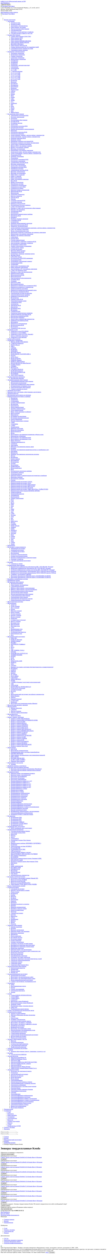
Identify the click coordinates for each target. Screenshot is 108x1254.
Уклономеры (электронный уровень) (21, 261)
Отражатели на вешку (17, 188)
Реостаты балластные (17, 954)
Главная (6, 1136)
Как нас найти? (5, 1213)
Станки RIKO (15, 996)
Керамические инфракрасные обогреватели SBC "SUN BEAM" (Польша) (32, 566)
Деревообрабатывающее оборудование (22, 381)
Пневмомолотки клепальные (19, 796)
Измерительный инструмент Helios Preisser (23, 484)
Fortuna (13, 536)
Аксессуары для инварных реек (20, 266)
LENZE (13, 841)
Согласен (51, 1252)
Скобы (13, 422)
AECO (13, 837)
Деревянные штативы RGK (19, 167)
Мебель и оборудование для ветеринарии (23, 588)
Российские (14, 83)
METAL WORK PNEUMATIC (19, 342)
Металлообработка (16, 630)
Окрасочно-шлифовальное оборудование (22, 384)
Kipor (12, 106)
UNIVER (13, 348)
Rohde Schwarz (15, 525)
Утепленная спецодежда (18, 990)
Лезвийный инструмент (18, 1025)
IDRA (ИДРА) (15, 756)
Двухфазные (14, 62)
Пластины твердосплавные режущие (18, 767)
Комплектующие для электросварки (21, 949)
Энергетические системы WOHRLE (21, 846)
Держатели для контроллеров (19, 226)
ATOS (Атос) (14, 357)
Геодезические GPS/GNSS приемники (22, 258)
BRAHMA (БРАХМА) (17, 44)
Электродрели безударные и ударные (21, 1082)
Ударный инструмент (17, 913)
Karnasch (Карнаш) (16, 699)
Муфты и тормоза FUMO (18, 721)
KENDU (13, 656)
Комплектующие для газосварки (20, 931)
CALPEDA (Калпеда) (17, 369)
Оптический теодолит (17, 127)
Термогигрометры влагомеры (19, 288)
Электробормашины (17, 1080)
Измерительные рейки (17, 273)
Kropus (13, 538)
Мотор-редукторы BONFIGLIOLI (20, 882)
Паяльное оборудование (18, 761)
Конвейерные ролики (13, 580)
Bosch (12, 503)
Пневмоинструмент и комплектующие (22, 814)
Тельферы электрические (18, 1019)
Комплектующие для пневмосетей (21, 775)
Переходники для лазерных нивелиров (22, 234)
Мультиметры (15, 297)
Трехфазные (14, 63)
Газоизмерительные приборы (19, 50)
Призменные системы (17, 184)
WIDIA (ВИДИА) (16, 679)
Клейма (13, 895)
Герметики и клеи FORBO (18, 332)
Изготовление (15, 553)
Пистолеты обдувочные (18, 778)
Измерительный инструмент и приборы (18, 396)
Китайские (14, 80)
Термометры (14, 399)
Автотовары (11, 21)
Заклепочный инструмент (18, 975)
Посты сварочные (16, 936)
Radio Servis (14, 521)
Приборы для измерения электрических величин (25, 454)
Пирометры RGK (16, 215)
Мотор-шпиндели (12, 714)
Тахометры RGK (15, 311)
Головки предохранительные (19, 556)
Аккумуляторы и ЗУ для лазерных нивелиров (24, 269)
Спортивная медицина (17, 586)
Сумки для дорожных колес (19, 270)
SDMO (13, 100)
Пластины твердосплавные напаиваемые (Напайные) (26, 769)
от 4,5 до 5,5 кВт (15, 77)
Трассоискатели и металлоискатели (21, 278)
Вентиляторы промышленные (19, 750)
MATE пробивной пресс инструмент (21, 828)
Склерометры (15, 222)
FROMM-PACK (15, 869)
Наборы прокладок (16, 708)
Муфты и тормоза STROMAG (19, 724)
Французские (14, 89)
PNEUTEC (14, 638)
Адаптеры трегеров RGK (18, 200)
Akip (12, 512)
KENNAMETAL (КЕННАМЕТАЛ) (21, 686)
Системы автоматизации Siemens (20, 831)
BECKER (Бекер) (16, 352)
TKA (12, 519)
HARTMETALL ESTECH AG (19, 653)
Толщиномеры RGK (16, 263)
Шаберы (13, 920)
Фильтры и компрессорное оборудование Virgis (24, 861)
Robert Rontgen (15, 696)
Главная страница (9, 1219)
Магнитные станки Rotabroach (19, 1001)
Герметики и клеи (12, 329)
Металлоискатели (16, 276)
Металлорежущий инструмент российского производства (27, 694)
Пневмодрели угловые (17, 791)
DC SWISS (14, 674)
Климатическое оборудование (16, 565)
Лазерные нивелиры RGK (18, 138)
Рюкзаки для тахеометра (18, 209)
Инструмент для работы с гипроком (21, 1022)
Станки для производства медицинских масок (20, 1010)
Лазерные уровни (16, 139)
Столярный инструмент (18, 551)
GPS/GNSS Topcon (16, 256)
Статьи (9, 1124)
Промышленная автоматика (15, 829)
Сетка (12, 627)
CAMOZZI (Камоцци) (17, 343)
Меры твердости (15, 440)
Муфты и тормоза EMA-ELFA (19, 728)
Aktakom (13, 527)
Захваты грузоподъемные (18, 1013)
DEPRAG (13, 662)
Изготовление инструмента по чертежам (19, 395)
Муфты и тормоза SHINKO (19, 734)
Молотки (13, 896)
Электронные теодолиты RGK (19, 115)
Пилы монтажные (16, 1077)
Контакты (7, 1129)
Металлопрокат (11, 603)
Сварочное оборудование (14, 925)
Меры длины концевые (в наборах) (21, 411)
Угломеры (14, 281)
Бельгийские (14, 86)
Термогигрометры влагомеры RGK (21, 314)
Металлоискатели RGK (17, 275)
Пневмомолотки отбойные (18, 797)
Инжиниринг (11, 545)
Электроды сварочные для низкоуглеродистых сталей (26, 958)
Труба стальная (15, 606)
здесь (46, 1252)
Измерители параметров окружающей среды (24, 290)
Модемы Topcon (15, 255)
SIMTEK (13, 671)
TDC (12, 693)
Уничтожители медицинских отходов (21, 598)
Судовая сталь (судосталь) (18, 620)
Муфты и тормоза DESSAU (19, 723)
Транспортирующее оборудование (21, 387)
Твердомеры (14, 445)
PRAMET (13, 642)
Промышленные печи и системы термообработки (25, 752)
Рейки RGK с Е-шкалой (18, 174)
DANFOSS (14, 845)
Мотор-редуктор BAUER (18, 881)
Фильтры (10, 1053)
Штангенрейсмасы (16, 468)
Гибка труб (14, 1007)
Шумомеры (14, 310)
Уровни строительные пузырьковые (21, 246)
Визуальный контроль (17, 284)
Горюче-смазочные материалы (16, 377)
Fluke (12, 504)
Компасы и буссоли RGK (18, 203)
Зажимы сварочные (16, 927)
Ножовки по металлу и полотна (20, 904)
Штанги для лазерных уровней (20, 147)
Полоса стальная (15, 617)
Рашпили (13, 901)
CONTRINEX (15, 838)
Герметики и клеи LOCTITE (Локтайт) (22, 334)
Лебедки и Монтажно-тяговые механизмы (23, 1015)
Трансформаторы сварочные (19, 955)
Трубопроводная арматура (18, 632)
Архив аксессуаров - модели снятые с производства (26, 152)
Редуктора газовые (16, 939)
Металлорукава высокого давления (17, 705)
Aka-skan (13, 533)
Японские (14, 82)
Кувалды (13, 924)
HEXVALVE (14, 367)
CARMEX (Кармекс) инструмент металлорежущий (25, 682)
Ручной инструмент (16, 249)
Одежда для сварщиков (17, 989)
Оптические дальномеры (18, 161)
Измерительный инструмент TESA (21, 483)
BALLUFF (14, 834)
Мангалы (13, 1041)
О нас (9, 1112)
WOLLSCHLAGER (16, 661)
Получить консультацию (7, 1154)
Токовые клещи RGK (17, 299)
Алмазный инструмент (17, 550)
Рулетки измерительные (18, 240)
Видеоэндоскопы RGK (17, 325)
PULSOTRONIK (15, 848)
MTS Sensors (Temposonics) (18, 855)
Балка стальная (15, 612)
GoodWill (13, 524)
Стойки (13, 425)
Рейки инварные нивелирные (19, 267)
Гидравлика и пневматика (14, 340)
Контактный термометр (17, 317)
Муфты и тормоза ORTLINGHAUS (21, 729)
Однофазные (14, 60)
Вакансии (10, 1120)
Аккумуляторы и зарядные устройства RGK (23, 241)
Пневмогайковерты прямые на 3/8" (21, 787)
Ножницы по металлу (17, 1075)
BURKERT (14, 349)
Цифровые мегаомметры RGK (19, 320)
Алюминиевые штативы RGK (19, 162)
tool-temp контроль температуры (20, 875)
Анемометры (14, 304)
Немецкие (14, 88)
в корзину (3, 1159)
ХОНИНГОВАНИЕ (16, 655)
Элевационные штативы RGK (19, 170)
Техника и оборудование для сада (17, 1039)
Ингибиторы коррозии (17, 378)
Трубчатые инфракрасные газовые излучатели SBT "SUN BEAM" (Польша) (33, 569)
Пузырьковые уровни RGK (18, 244)
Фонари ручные (15, 971)
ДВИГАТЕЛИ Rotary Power (19, 1059)
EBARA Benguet (15, 872)
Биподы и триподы (16, 196)
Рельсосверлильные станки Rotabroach (22, 1003)
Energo (13, 92)
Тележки (13, 764)
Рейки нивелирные (16, 177)
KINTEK (13, 652)
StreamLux (14, 530)
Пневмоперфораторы (17, 800)
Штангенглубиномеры (17, 430)
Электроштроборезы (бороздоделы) (21, 1103)
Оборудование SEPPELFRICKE (20, 42)
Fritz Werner (14, 873)
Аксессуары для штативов (18, 165)
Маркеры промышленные (18, 907)
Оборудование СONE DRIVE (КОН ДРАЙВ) (24, 884)
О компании (7, 1110)
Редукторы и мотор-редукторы (16, 876)
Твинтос (13, 697)
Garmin (13, 542)
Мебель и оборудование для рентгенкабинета (24, 589)
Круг (12, 635)
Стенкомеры (14, 424)
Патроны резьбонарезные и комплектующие (23, 557)
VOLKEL (13, 665)
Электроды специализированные (20, 960)
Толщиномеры (15, 427)
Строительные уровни (17, 247)
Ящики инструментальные (18, 1037)
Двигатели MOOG (16, 1065)
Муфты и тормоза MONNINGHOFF (21, 744)
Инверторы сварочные (17, 948)
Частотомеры (14, 465)
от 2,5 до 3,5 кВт (15, 74)
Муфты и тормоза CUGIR (18, 737)
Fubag (12, 109)
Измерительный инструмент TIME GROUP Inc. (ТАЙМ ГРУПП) (29, 489)
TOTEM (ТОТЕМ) (16, 690)
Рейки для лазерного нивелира (20, 179)
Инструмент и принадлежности (16, 547)
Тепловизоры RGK (16, 211)
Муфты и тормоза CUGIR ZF (19, 732)
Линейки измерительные (18, 408)
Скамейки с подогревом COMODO (21, 574)
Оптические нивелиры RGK (19, 132)
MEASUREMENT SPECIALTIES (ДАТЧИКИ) (24, 854)
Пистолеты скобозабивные (18, 779)
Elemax (13, 94)
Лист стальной (15, 607)
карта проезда (14, 12)
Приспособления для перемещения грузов (23, 1030)
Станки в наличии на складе (19, 389)
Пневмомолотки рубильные (19, 799)
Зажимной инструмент (14, 390)
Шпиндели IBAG (16, 715)
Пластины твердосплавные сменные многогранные (26, 770)
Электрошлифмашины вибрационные (22, 813)
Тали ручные (14, 1018)
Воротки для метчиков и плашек (20, 890)
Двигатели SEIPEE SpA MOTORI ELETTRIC (24, 1062)
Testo (12, 506)
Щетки (13, 922)
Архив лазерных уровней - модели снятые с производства (27, 135)
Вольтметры (14, 457)
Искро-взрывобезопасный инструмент (22, 980)
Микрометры (14, 414)
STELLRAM (14, 685)
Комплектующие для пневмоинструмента (23, 773)
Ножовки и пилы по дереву (19, 908)
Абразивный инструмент (18, 548)
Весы (12, 469)
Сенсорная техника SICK (18, 832)
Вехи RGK (14, 180)
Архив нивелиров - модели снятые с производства (25, 136)
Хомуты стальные (16, 711)
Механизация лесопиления (18, 383)
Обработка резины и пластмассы (16, 765)
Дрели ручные (15, 892)
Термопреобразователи (17, 494)
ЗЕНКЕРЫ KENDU (10, 1142)
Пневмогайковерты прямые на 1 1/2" (21, 781)
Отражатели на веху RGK (18, 187)
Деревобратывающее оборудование (17, 380)
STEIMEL (14, 366)
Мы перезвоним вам (6, 1209)
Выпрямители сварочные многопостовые (23, 945)
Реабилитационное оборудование (20, 600)
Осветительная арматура (18, 968)
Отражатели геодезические (18, 185)
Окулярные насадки (16, 123)
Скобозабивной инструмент (19, 1031)
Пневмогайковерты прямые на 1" (20, 782)
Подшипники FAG (16, 820)
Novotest (13, 515)
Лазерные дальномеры (17, 156)
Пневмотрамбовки (16, 802)
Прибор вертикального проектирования (22, 129)
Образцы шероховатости (18, 442)
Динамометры (15, 495)
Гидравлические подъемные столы (21, 386)
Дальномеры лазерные (17, 472)
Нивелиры (14, 130)
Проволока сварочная (17, 952)
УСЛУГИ (10, 1050)
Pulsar (12, 509)
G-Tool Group (14, 700)
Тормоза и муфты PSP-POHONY (20, 718)
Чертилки (13, 911)
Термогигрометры (16, 492)
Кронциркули (15, 405)
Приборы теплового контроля (19, 218)
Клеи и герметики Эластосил (19, 335)
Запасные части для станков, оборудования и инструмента (24, 392)
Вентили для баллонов (17, 930)
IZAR (12, 658)
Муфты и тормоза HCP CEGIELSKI (21, 735)
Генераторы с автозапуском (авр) (20, 65)
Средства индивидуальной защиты (21, 1021)
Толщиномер (14, 264)
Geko (12, 98)
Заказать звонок (5, 1205)
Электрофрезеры (15, 1094)
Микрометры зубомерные (18, 436)
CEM (12, 510)
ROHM (13, 680)
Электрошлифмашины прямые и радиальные (24, 1098)
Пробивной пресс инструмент (16, 826)
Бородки (13, 914)
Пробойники (14, 919)
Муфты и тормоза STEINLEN (19, 726)
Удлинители (14, 1072)
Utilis (12, 683)
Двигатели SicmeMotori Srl (18, 1057)
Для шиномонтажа (16, 30)
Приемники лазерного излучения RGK (22, 141)
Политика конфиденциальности (10, 1215)
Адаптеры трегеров (16, 202)
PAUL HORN (15, 676)
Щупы (13, 433)
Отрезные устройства (17, 559)
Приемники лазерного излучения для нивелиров (25, 143)
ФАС (12, 111)
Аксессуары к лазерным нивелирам (21, 144)
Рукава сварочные (16, 940)
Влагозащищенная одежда (18, 986)
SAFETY (13, 670)
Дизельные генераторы (17, 53)
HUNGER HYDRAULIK (18, 372)
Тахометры (14, 443)
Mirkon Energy (15, 112)
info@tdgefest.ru (5, 3)
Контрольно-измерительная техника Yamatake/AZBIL (26, 858)
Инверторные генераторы (18, 59)
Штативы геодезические (18, 149)
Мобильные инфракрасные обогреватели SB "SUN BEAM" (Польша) (31, 568)
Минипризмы (15, 193)
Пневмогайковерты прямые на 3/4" (21, 785)
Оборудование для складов (15, 762)
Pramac (13, 97)
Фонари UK (14, 972)
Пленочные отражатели (17, 194)
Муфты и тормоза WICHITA (19, 743)
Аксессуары (14, 124)
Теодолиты (14, 118)
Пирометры (14, 398)
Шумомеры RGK (16, 308)
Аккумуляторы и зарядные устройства (22, 243)
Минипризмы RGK (16, 191)
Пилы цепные (15, 1079)
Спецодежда (14, 237)
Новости (9, 1123)
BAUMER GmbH (16, 867)
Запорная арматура (12, 393)
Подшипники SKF (16, 819)
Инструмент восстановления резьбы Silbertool (24, 703)
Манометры (14, 452)
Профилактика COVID (14, 1126)
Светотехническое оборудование (16, 966)
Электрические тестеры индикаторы (21, 293)
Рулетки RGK (15, 238)
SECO (12, 647)
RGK (12, 500)
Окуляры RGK (15, 121)
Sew (12, 518)
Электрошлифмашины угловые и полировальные (25, 1100)
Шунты (13, 456)
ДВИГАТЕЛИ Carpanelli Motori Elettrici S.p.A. (24, 1068)
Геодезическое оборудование (15, 114)
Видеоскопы (14, 326)
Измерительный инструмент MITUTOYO (23, 486)
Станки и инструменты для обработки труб (23, 981)
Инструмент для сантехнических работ (22, 977)
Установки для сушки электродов (20, 957)
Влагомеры (14, 451)
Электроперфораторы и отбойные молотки (23, 1083)
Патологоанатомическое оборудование (22, 594)
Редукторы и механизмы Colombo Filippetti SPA (24, 878)
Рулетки (13, 480)
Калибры (13, 448)
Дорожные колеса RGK (17, 252)
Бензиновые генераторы (18, 54)
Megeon (13, 522)
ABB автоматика (16, 851)
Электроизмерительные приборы (20, 294)
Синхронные (14, 67)
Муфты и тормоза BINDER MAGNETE (22, 731)
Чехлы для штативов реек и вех (20, 231)
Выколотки (14, 916)
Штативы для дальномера (18, 173)
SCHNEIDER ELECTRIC (18, 849)
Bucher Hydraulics (16, 358)
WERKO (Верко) (16, 641)
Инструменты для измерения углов (21, 439)
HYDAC (13, 355)
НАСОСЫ (14, 749)
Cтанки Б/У (14, 999)
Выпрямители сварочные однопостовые (22, 946)
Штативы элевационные (18, 171)
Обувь (12, 984)
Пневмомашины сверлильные (19, 794)
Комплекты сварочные (17, 933)
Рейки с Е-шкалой (16, 176)
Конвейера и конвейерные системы (17, 579)
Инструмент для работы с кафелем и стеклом (24, 1024)
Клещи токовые (15, 459)
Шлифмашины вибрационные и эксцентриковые (25, 811)
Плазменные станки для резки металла (22, 1006)
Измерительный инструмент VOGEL (21, 481)
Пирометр (14, 217)
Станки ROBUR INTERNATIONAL (21, 995)
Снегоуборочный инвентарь (19, 1045)
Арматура (13, 604)
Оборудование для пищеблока (19, 585)
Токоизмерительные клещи (18, 301)
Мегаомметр (14, 322)
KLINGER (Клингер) (17, 370)
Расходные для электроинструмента (21, 1071)
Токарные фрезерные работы (12, 1241)
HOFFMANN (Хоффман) (18, 644)
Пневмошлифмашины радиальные (21, 805)
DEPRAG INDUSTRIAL (18, 361)
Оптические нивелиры (17, 133)
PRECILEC (14, 863)
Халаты (13, 992)
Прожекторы (14, 969)
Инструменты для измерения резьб (21, 437)
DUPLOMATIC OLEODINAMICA (21, 354)
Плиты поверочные (16, 419)
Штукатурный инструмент (18, 1036)
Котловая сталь (15, 623)
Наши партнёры (12, 1115)
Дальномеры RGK (16, 155)
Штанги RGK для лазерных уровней (21, 146)
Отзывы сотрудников (13, 1121)
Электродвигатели (12, 1056)
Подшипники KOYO (17, 825)
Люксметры (14, 307)
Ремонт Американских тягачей (16, 886)
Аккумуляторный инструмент (19, 1074)
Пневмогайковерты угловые (19, 788)
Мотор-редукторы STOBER (19, 879)
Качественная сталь (16, 633)
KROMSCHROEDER (17, 753)
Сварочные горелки (16, 962)
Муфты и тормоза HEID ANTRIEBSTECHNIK (24, 720)
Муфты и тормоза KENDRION (20, 741)
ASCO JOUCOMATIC (17, 375)
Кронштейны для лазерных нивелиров (22, 150)
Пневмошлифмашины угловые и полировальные (25, 807)
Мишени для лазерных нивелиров (20, 235)
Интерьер (10, 562)
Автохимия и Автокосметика (19, 26)
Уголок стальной (16, 614)
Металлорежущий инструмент (16, 636)
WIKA (13, 346)
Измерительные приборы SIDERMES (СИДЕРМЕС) (26, 843)
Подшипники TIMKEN (17, 822)
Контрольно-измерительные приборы (21, 214)
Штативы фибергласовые (18, 250)
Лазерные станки (16, 1004)
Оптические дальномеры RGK (19, 159)
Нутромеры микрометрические (20, 418)
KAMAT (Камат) (15, 364)
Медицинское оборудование (15, 582)
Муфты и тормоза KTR (17, 740)
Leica (12, 501)
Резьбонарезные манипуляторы (20, 1009)
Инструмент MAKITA (17, 1107)
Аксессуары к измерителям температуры (22, 319)
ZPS (12, 645)
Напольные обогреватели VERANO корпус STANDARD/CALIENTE (31, 577)
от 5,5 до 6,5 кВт (15, 79)
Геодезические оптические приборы (21, 471)
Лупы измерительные (17, 410)
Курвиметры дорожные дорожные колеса (23, 253)
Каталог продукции (9, 19)
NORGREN (14, 351)
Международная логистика (15, 601)
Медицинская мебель (17, 583)
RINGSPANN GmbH (17, 860)
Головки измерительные (18, 402)
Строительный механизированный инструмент (24, 1034)
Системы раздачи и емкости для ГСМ (21, 33)
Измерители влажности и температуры (22, 287)
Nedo (12, 541)
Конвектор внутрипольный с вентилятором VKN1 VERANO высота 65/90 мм (33, 571)
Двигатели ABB (15, 1060)
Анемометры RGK (16, 302)
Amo (12, 539)
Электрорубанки (15, 1088)
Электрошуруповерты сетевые (19, 1104)
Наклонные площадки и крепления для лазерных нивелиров (28, 232)
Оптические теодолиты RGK (19, 126)
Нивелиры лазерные (17, 477)
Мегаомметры (15, 460)
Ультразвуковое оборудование (19, 597)
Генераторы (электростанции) (16, 51)
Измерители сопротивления (19, 323)
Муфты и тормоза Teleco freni (19, 746)
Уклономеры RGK (16, 260)
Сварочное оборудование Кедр (20, 965)
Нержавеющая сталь (16, 629)
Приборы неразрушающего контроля (21, 223)
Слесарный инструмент (17, 889)
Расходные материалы (17, 1042)
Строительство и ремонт (14, 1012)
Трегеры (13, 199)
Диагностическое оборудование (20, 29)
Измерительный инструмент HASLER (22, 487)
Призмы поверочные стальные (20, 421)
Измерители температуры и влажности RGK (24, 285)
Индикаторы (14, 404)
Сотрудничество (12, 1118)
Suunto (13, 544)
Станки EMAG (15, 998)
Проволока (14, 618)
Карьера (6, 1233)
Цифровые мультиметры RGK (19, 296)
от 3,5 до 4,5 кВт (15, 76)
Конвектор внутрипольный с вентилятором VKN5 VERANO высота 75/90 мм (33, 573)
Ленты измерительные (17, 407)
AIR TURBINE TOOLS (17, 650)
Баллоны (13, 928)
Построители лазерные (17, 478)
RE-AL (13, 659)
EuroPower (14, 103)
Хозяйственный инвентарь (18, 1047)
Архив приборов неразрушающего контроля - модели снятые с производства (33, 228)
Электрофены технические (18, 1091)
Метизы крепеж (12, 706)
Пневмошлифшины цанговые (19, 808)
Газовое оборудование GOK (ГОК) (21, 36)
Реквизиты (10, 1113)
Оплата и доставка (9, 1127)
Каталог (6, 1138)
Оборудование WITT (17, 38)
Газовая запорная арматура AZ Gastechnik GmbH (25, 47)
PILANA (13, 691)
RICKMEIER (14, 373)
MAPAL (13, 673)
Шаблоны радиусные (17, 428)
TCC (12, 101)
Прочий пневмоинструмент (19, 810)
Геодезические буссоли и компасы (20, 205)
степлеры (13, 1092)
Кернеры (13, 905)
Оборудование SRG (16, 39)
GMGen (13, 91)
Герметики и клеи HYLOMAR (19, 331)
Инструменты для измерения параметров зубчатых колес (27, 434)
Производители (8, 1109)
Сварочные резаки (16, 963)
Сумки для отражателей (18, 206)
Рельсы (13, 609)
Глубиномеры (15, 401)
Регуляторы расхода (16, 937)
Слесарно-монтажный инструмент (21, 560)
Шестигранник (15, 624)
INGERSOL (14, 668)
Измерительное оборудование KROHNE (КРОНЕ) (25, 490)
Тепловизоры (14, 212)
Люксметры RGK (16, 305)
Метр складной (15, 413)
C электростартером (16, 71)
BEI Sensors (14, 870)
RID (12, 105)
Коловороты (14, 893)
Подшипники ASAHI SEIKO (19, 823)
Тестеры (13, 463)
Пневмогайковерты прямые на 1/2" (21, 784)
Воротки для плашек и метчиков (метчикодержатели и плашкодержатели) (32, 667)
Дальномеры (14, 158)
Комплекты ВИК (16, 282)
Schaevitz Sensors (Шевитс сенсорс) (21, 852)
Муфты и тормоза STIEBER (19, 738)
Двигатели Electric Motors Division (20, 1066)
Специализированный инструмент (17, 974)
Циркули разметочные (17, 910)
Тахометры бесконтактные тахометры (21, 313)
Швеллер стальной (16, 611)
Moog (12, 864)
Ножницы (14, 902)
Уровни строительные (17, 498)
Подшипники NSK (16, 817)
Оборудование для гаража (18, 27)
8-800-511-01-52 (5, 1)
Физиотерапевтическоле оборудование (22, 591)
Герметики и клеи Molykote (19, 337)
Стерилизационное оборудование (20, 595)
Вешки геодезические (17, 182)
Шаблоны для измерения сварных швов (22, 446)
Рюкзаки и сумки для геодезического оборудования (25, 208)
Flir (12, 507)
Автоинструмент (16, 24)
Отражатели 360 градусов (18, 328)
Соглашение (11, 1116)
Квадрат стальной (16, 615)
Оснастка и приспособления (19, 554)
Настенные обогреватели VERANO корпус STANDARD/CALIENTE (31, 576)
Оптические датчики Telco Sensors (21, 840)
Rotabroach (14, 702)
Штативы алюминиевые (18, 164)
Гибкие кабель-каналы (13, 339)
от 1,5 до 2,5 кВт (15, 73)
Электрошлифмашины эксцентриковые (22, 1101)
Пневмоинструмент (13, 772)
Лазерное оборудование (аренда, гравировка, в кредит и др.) (28, 1051)
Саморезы (14, 709)
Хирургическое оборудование (19, 592)
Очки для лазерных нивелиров (20, 229)
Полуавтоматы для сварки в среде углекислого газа (25, 951)
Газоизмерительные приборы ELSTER (22, 48)
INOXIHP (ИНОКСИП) (17, 758)
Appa (12, 516)
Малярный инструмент (17, 1027)
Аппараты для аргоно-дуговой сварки (22, 943)
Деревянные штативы (17, 168)
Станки (9, 993)
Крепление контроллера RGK (19, 225)
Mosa (12, 95)
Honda (12, 108)
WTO (12, 664)
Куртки (13, 987)
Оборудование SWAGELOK (19, 45)
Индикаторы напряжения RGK (20, 291)
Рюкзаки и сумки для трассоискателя (21, 272)
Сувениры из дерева (17, 563)
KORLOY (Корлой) (16, 639)
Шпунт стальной (16, 621)
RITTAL (13, 835)
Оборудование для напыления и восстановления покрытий (28, 755)
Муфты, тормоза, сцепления (15, 717)
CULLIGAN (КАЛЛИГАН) (18, 1054)
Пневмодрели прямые (17, 790)
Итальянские (14, 85)
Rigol (12, 535)
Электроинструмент (13, 1069)
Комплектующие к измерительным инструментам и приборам (29, 475)
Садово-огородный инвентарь (19, 1044)
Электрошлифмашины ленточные (20, 1097)
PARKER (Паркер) (16, 360)
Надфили (13, 898)
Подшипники (11, 816)
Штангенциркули (16, 431)
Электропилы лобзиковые (18, 1085)
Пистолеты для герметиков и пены (21, 1028)
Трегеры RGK (15, 197)
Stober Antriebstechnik (17, 866)
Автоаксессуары (15, 22)
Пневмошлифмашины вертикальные (21, 803)
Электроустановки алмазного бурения (22, 1089)
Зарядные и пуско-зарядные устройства (22, 32)
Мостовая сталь (15, 626)
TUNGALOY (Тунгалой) (18, 688)
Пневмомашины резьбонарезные (20, 793)
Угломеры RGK (15, 279)
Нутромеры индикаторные (18, 416)
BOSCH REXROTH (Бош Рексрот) (21, 363)
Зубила (13, 917)
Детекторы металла (16, 474)
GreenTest (13, 531)
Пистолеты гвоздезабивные (19, 776)
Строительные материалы (18, 1033)
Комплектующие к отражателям (20, 190)
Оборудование (11, 747)
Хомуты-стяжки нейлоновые (19, 712)
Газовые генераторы (17, 56)
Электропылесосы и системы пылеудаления (23, 1086)
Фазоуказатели (15, 497)
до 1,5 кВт (14, 70)
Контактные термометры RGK (19, 316)
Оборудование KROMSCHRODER (21, 41)
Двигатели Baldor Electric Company (21, 1063)
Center (12, 513)
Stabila (12, 528)
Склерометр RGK (16, 220)
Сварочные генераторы (17, 57)
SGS (12, 648)
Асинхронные (15, 68)
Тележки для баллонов (17, 942)
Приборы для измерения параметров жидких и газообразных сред (30, 449)
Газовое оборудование (13, 35)
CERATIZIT (14, 677)
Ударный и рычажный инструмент (17, 1048)
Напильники (14, 899)
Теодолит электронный (17, 117)
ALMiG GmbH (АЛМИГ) (18, 759)
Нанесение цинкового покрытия (13, 1240)
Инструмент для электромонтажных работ (23, 978)
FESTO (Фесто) (15, 345)
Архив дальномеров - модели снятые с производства (26, 153)
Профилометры (15, 466)
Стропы (13, 1016)
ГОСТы (6, 1238)
